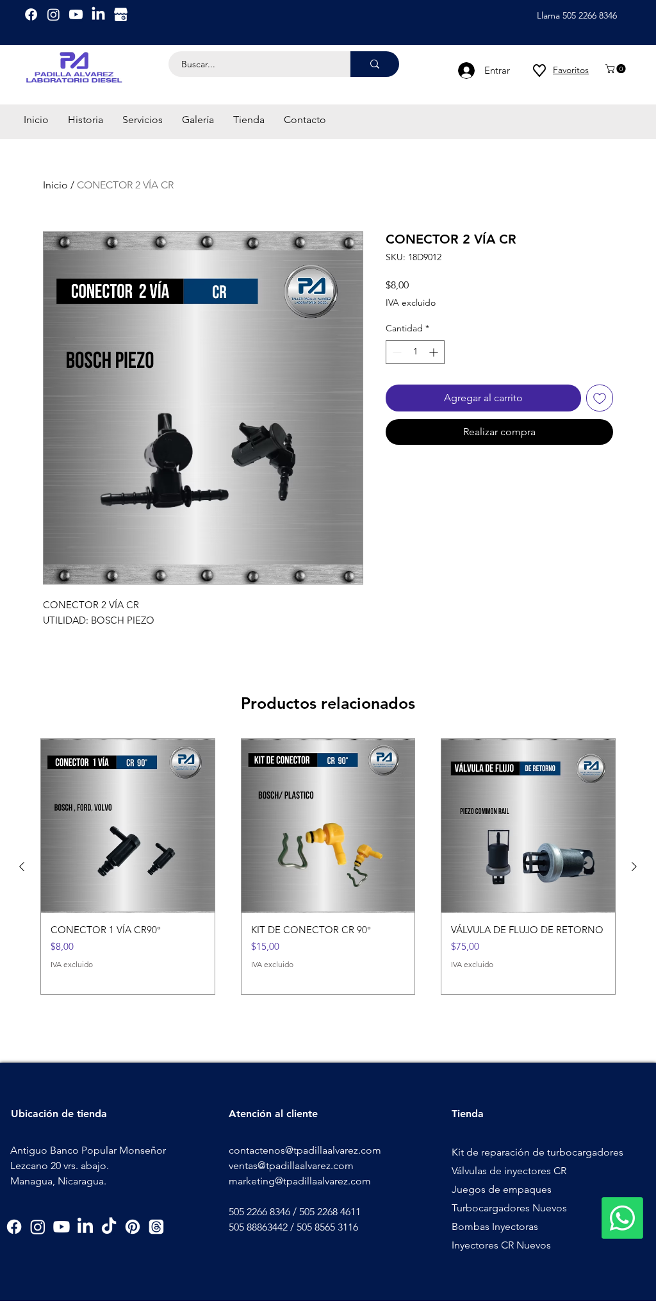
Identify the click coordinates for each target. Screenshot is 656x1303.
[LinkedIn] (98, 14)
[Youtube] (76, 14)
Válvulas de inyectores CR (509, 1171)
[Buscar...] (374, 64)
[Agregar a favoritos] (599, 398)
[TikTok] (109, 1226)
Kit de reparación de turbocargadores (537, 1152)
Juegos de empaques (502, 1189)
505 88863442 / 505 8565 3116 (293, 1227)
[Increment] (435, 352)
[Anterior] (21, 866)
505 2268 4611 (330, 1212)
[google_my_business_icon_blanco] (121, 14)
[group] (328, 866)
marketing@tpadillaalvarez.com (300, 1181)
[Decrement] (396, 352)
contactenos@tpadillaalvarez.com (305, 1150)
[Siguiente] (634, 866)
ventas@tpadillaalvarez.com (291, 1165)
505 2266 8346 (259, 1212)
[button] (616, 68)
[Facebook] (31, 14)
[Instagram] (53, 14)
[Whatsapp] (622, 1218)
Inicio (55, 185)
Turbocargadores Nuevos (509, 1208)
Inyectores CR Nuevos (501, 1245)
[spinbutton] (415, 352)
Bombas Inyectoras (495, 1226)
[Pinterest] (132, 1226)
